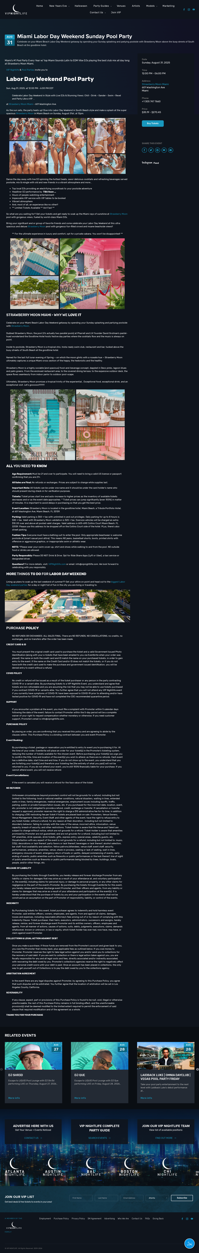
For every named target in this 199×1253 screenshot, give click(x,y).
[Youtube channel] (164, 150)
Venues (121, 6)
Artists (136, 6)
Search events (97, 1138)
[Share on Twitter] (151, 150)
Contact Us (96, 12)
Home (39, 6)
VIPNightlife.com (57, 564)
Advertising (109, 1218)
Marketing (169, 6)
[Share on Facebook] (144, 150)
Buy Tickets (153, 123)
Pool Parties (28, 70)
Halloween (81, 6)
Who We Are (123, 1218)
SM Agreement (94, 1218)
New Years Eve (58, 6)
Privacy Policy (78, 1218)
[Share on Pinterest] (157, 150)
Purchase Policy (61, 1218)
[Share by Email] (170, 150)
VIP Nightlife (12, 70)
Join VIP (116, 12)
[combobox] (157, 1198)
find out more (164, 1138)
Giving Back (158, 1218)
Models (150, 6)
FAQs (147, 1218)
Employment (45, 1218)
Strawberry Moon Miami (21, 104)
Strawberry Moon (25, 113)
